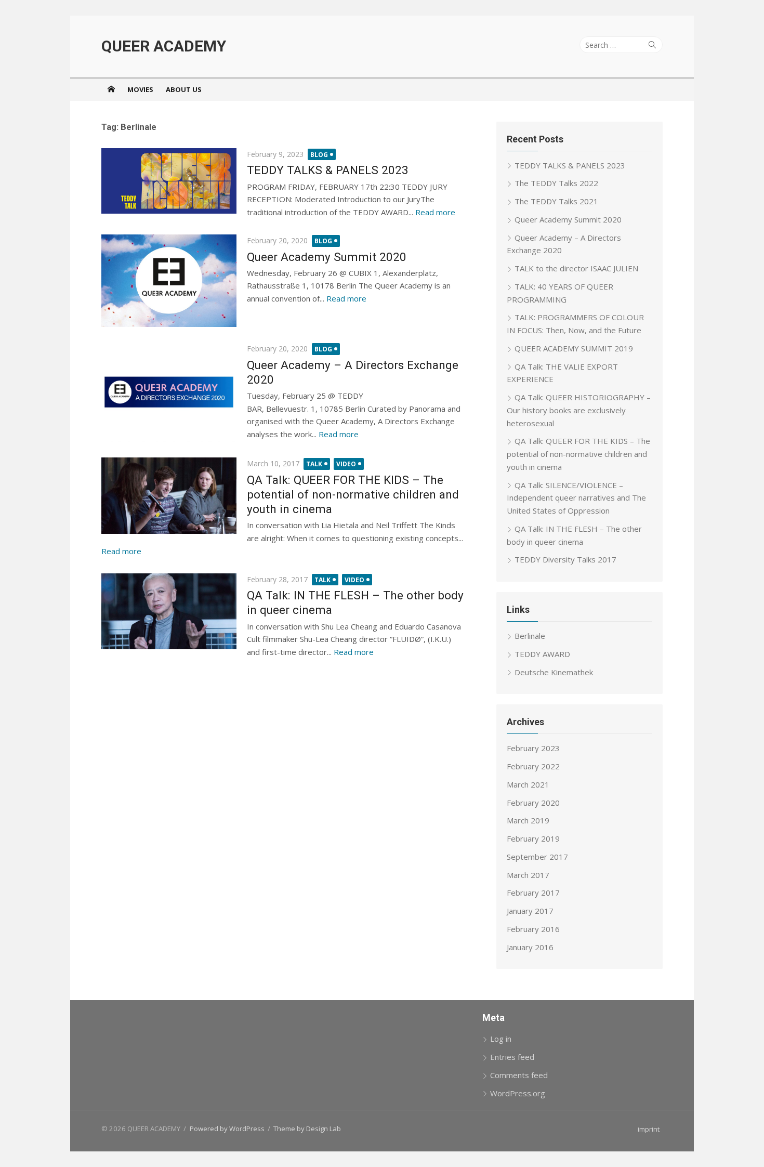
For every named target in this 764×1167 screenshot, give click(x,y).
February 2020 (533, 802)
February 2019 (533, 838)
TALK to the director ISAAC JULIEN (576, 268)
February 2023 (533, 748)
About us (184, 89)
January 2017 (530, 911)
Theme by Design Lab (307, 1128)
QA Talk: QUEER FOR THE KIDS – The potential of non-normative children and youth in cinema (353, 494)
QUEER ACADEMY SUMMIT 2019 (574, 348)
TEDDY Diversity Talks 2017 (565, 559)
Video (346, 464)
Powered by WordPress (227, 1128)
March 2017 (528, 875)
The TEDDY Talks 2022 (556, 183)
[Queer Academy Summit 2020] (168, 280)
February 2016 (533, 929)
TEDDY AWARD (542, 654)
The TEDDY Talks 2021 (556, 201)
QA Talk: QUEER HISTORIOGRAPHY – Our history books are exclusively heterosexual (579, 410)
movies (140, 89)
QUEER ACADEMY (163, 46)
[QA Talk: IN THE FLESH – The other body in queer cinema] (168, 611)
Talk (314, 464)
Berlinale (530, 636)
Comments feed (519, 1075)
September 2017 (537, 856)
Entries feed (512, 1057)
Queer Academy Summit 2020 (326, 257)
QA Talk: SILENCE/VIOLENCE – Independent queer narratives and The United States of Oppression (576, 498)
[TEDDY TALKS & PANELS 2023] (168, 181)
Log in (500, 1038)
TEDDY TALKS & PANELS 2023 (328, 170)
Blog (319, 154)
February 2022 (533, 766)
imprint (649, 1129)
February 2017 (533, 892)
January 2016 (530, 947)
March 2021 (528, 784)
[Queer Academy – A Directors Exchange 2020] (168, 392)
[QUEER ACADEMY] (111, 89)
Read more (435, 212)
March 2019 (528, 820)
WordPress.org (517, 1093)
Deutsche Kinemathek (554, 672)
